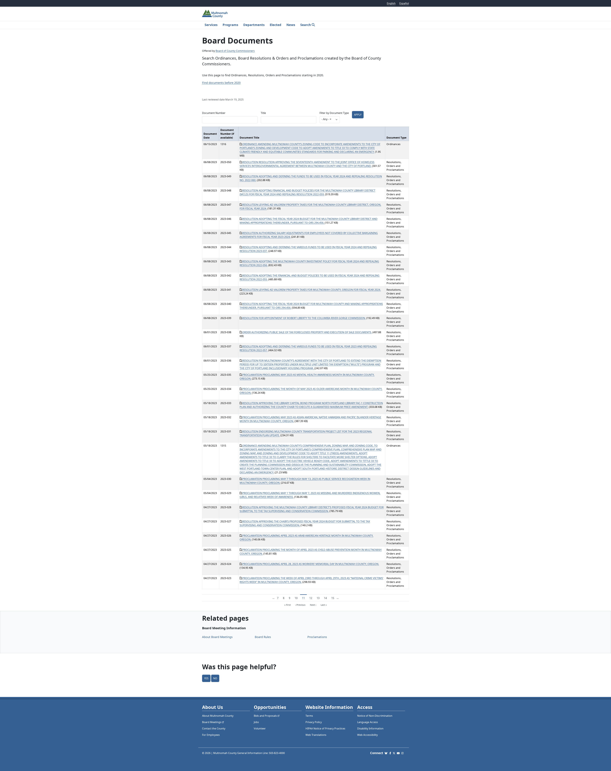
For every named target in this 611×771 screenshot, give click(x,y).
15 (333, 598)
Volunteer (260, 728)
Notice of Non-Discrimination (374, 715)
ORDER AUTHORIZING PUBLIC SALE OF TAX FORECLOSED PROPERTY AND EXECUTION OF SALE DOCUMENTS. (307, 332)
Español (404, 3)
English (391, 3)
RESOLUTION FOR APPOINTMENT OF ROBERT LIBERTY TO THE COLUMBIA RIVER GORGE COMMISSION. (304, 318)
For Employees (211, 735)
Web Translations (316, 735)
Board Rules (263, 637)
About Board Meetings (217, 637)
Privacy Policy (314, 722)
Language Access (367, 722)
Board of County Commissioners (235, 51)
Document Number (213, 113)
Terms (309, 715)
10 (297, 598)
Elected (275, 25)
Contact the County (213, 728)
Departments (254, 25)
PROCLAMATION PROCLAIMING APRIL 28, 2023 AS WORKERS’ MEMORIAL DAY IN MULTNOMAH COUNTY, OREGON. (310, 564)
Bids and (265, 715)
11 (304, 598)
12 (311, 598)
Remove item (330, 119)
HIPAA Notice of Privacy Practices (325, 728)
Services (211, 25)
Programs (230, 25)
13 (318, 598)
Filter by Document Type (334, 113)
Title (263, 113)
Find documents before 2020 (221, 83)
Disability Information (370, 728)
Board (211, 722)
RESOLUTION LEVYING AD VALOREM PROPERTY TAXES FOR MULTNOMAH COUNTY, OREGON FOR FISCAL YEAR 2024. (311, 289)
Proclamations (317, 637)
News (290, 25)
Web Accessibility (367, 735)
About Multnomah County (217, 715)
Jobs (256, 722)
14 (326, 598)
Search (305, 25)
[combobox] (330, 119)
